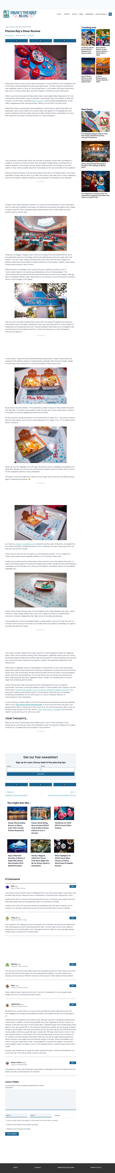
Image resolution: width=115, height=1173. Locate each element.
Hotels (74, 14)
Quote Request (101, 14)
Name (8, 1115)
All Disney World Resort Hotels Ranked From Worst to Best (88, 37)
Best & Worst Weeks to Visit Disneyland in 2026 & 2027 (88, 66)
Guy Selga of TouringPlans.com (24, 544)
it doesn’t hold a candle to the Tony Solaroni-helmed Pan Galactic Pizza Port (42, 690)
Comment (9, 1087)
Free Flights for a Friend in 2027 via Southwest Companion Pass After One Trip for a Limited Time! (95, 181)
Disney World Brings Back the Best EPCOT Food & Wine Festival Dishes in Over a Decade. (40, 828)
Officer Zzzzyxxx (37, 101)
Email (32, 1115)
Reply (72, 886)
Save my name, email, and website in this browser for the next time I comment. (32, 1120)
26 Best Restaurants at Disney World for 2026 (103, 66)
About (15, 1167)
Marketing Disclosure (66, 1167)
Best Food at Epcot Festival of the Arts (62, 793)
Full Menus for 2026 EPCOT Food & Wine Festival (63, 825)
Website (57, 1115)
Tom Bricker (10, 35)
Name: (9, 766)
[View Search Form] (110, 14)
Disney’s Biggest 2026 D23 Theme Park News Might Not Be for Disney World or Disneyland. (40, 861)
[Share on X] (40, 40)
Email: (43, 766)
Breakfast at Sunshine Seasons (16, 793)
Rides (81, 14)
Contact (38, 1167)
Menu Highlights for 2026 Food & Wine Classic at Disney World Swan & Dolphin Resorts (64, 861)
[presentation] (17, 813)
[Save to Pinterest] (64, 40)
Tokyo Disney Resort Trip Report (49, 709)
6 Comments (30, 35)
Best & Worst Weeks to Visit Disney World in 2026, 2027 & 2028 (103, 37)
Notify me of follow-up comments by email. (22, 1124)
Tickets (67, 14)
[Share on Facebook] (16, 40)
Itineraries (89, 14)
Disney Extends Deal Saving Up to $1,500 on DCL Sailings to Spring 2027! (95, 151)
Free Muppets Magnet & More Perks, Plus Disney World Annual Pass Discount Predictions (95, 121)
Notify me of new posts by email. (19, 1129)
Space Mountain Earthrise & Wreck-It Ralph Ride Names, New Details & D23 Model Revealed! (16, 861)
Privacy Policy (96, 1167)
